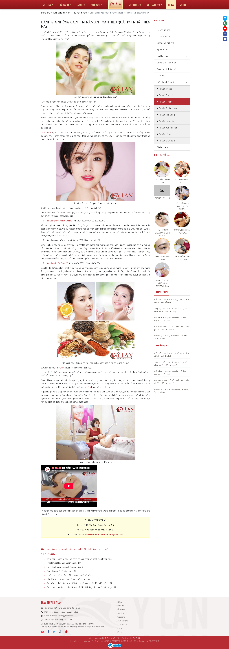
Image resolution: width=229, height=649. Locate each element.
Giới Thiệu (161, 75)
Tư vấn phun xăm (167, 140)
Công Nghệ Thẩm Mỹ (166, 69)
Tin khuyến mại (164, 56)
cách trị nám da (53, 549)
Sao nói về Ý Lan (165, 36)
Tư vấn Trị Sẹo (165, 88)
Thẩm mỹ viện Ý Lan (113, 638)
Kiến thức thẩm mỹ (62, 12)
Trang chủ (45, 12)
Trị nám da (46, 132)
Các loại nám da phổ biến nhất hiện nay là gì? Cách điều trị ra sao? (171, 328)
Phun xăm (95, 4)
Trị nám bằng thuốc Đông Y (55, 263)
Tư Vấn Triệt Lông (167, 95)
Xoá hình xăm (135, 4)
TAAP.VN (136, 638)
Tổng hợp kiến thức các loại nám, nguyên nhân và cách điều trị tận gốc (79, 559)
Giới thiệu (47, 4)
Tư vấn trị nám (80, 12)
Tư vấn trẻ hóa (163, 30)
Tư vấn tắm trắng (167, 114)
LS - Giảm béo (153, 4)
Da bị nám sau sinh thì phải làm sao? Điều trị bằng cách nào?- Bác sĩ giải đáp (82, 587)
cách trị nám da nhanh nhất (73, 549)
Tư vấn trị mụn (165, 134)
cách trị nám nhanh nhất (98, 549)
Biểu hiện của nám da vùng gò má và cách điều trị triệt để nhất (171, 301)
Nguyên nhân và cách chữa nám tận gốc (65, 567)
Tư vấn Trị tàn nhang (168, 108)
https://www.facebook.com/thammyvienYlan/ (101, 534)
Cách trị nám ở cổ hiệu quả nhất (61, 571)
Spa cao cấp (163, 49)
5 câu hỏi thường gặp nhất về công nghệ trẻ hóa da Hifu (72, 575)
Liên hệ (183, 4)
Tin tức (171, 4)
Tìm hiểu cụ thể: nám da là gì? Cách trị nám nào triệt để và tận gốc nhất (79, 583)
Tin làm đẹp (162, 147)
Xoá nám (81, 4)
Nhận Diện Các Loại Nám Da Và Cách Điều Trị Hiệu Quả (171, 337)
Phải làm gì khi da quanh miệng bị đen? (64, 563)
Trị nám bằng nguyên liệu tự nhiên (58, 220)
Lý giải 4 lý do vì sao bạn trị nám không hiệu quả (69, 579)
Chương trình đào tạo (167, 62)
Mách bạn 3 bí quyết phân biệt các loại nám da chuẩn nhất (170, 319)
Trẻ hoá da (64, 4)
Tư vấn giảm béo (167, 121)
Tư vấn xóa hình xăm (168, 127)
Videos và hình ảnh (165, 43)
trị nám (60, 367)
